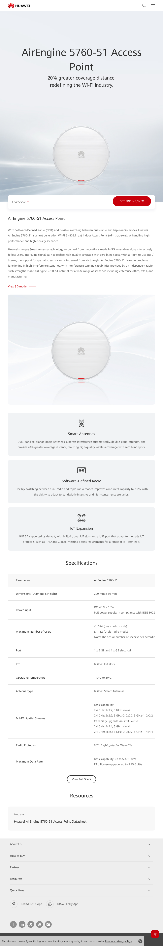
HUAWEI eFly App (67, 904)
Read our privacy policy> (118, 941)
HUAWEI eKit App (30, 904)
